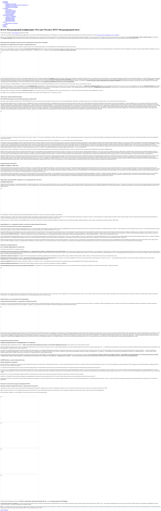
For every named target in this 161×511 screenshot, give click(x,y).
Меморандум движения (11, 11)
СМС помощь (8, 9)
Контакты (5, 26)
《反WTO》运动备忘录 (11, 16)
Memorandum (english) (10, 19)
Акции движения (15, 32)
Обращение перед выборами (12, 7)
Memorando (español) (10, 18)
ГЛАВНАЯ (5, 1)
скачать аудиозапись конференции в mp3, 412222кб (108, 34)
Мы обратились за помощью (12, 23)
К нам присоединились (11, 10)
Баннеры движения (10, 14)
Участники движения (10, 12)
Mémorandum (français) (10, 21)
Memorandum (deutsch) (10, 17)
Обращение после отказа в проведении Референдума (17, 4)
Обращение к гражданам (11, 3)
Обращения (5, 2)
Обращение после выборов (11, 6)
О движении (5, 8)
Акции (4, 22)
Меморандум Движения (8, 15)
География (5, 24)
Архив (4, 25)
